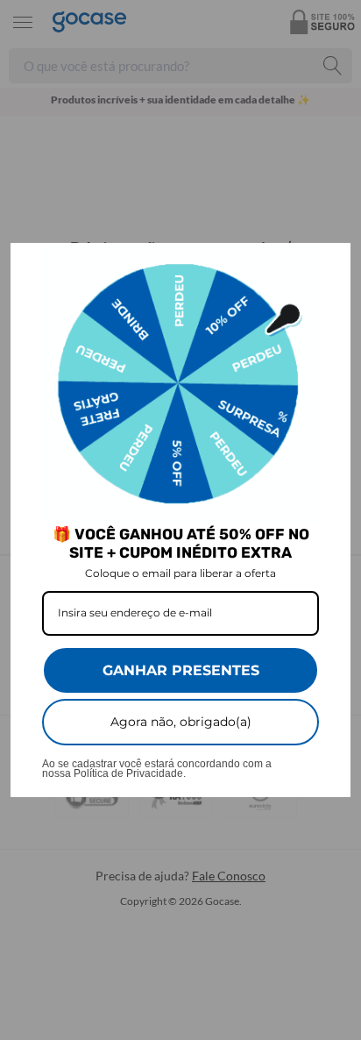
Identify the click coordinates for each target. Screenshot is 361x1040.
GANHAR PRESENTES (181, 670)
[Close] (329, 264)
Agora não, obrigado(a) (180, 722)
